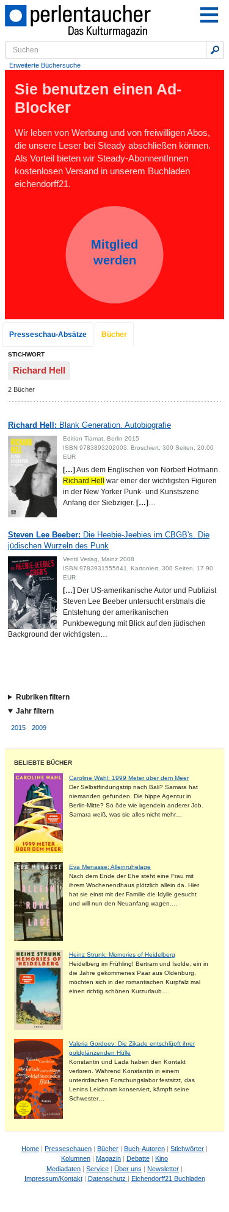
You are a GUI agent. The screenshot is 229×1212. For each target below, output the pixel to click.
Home (30, 1148)
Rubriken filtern (43, 697)
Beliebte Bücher (43, 762)
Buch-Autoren (144, 1148)
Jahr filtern (35, 711)
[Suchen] (215, 50)
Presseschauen (68, 1148)
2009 (39, 727)
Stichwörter (187, 1148)
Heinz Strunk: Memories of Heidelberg (122, 954)
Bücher (114, 334)
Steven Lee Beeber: (108, 540)
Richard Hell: (89, 425)
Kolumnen (75, 1158)
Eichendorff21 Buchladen (168, 1178)
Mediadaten (63, 1168)
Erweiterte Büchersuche (45, 65)
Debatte (138, 1158)
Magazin (108, 1158)
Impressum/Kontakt (53, 1178)
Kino (161, 1158)
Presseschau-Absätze (48, 334)
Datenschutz (108, 1178)
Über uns (128, 1168)
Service (97, 1168)
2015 (18, 727)
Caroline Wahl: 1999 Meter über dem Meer (129, 777)
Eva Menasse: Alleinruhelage (110, 866)
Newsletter (163, 1168)
